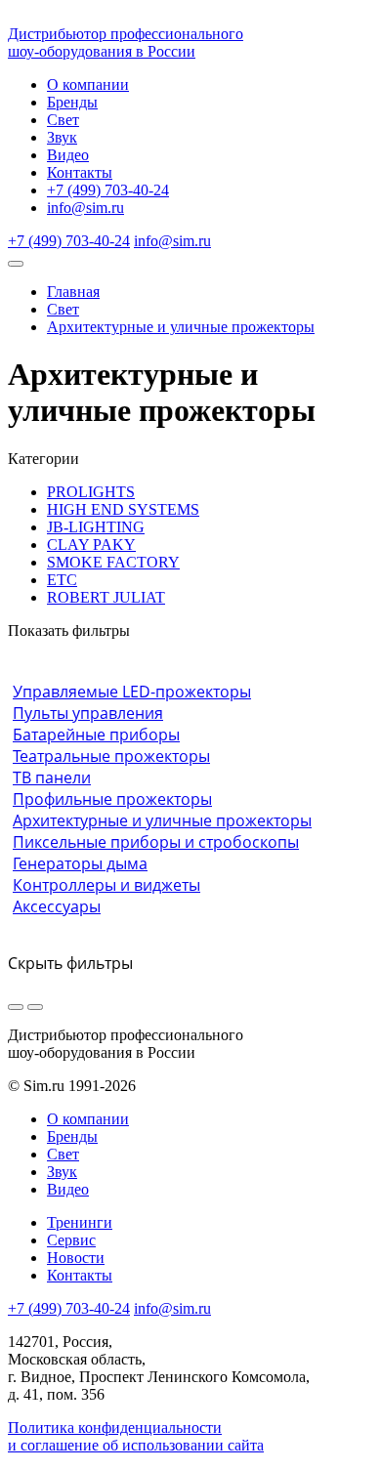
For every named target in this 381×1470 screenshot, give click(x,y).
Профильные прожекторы (112, 799)
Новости (76, 1257)
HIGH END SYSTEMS (123, 509)
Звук (62, 137)
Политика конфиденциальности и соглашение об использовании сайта (136, 1436)
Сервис (71, 1240)
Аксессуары (57, 906)
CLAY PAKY (91, 544)
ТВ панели (52, 777)
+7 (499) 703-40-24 (108, 190)
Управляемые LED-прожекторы (132, 691)
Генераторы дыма (80, 863)
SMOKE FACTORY (113, 562)
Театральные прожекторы (111, 756)
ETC (62, 579)
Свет (63, 119)
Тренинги (79, 1222)
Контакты (79, 172)
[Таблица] (15, 1007)
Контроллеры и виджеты (106, 885)
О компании (88, 84)
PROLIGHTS (91, 491)
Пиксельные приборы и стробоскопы (156, 842)
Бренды (72, 102)
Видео (68, 155)
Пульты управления (88, 713)
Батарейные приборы (96, 734)
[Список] (35, 1007)
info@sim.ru (85, 207)
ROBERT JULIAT (106, 597)
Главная (73, 291)
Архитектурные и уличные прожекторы (181, 326)
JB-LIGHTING (96, 527)
